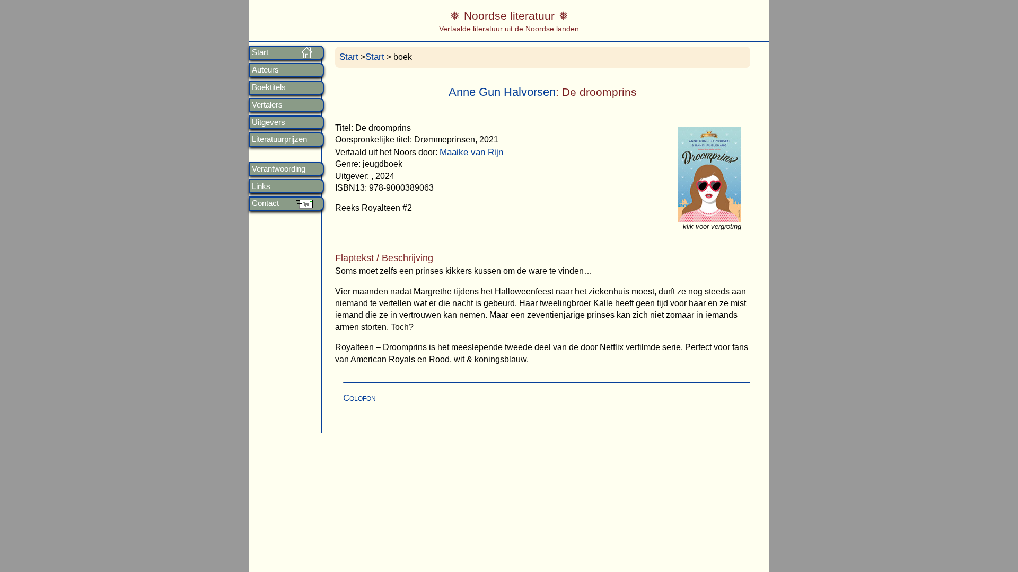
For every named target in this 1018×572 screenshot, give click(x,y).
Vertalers (267, 105)
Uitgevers (268, 122)
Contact (265, 203)
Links (261, 186)
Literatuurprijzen (279, 139)
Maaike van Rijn (471, 152)
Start (260, 52)
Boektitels (269, 87)
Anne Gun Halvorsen (502, 92)
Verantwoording (278, 169)
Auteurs (265, 70)
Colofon (359, 398)
